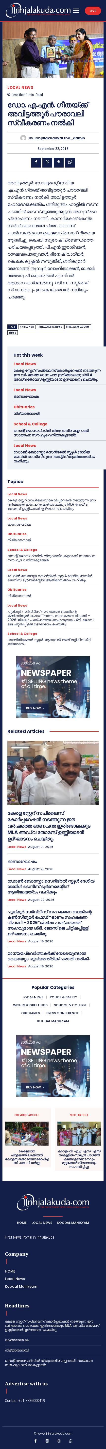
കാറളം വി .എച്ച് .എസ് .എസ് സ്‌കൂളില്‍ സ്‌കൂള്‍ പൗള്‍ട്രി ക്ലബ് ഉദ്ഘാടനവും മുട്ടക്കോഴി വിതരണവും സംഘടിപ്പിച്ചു (79, 1159)
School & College (30, 424)
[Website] (59, 1442)
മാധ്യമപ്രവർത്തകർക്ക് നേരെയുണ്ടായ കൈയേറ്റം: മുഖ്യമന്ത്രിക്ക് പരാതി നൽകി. (48, 956)
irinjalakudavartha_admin (60, 138)
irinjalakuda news (50, 326)
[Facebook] (36, 163)
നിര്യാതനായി (26, 413)
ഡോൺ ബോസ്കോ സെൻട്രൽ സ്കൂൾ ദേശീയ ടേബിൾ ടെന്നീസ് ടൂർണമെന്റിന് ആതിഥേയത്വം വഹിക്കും (54, 456)
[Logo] (38, 10)
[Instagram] (47, 1442)
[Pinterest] (59, 163)
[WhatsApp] (70, 163)
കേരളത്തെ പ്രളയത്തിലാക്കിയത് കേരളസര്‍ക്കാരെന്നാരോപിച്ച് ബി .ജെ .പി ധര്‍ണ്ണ (26, 1157)
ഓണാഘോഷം (26, 396)
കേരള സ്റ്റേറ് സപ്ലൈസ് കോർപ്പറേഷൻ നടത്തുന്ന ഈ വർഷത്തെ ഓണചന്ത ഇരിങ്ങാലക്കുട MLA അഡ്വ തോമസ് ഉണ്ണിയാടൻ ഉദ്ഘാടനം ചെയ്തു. (57, 375)
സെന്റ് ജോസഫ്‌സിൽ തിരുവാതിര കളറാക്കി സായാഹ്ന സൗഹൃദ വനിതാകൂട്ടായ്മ (51, 433)
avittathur (27, 326)
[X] (47, 163)
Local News (20, 87)
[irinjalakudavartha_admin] (24, 138)
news (12, 332)
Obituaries (24, 407)
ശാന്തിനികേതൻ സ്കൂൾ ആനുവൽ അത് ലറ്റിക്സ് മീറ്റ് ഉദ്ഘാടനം (48, 641)
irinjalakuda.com (77, 326)
